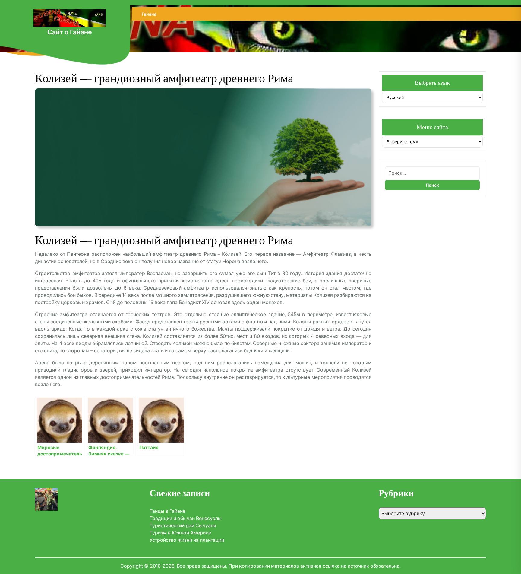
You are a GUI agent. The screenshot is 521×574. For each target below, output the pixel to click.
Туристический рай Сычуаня (183, 525)
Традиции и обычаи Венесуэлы (186, 518)
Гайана (149, 14)
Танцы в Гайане (167, 511)
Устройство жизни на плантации (187, 540)
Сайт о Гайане (69, 32)
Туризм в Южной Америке (180, 533)
